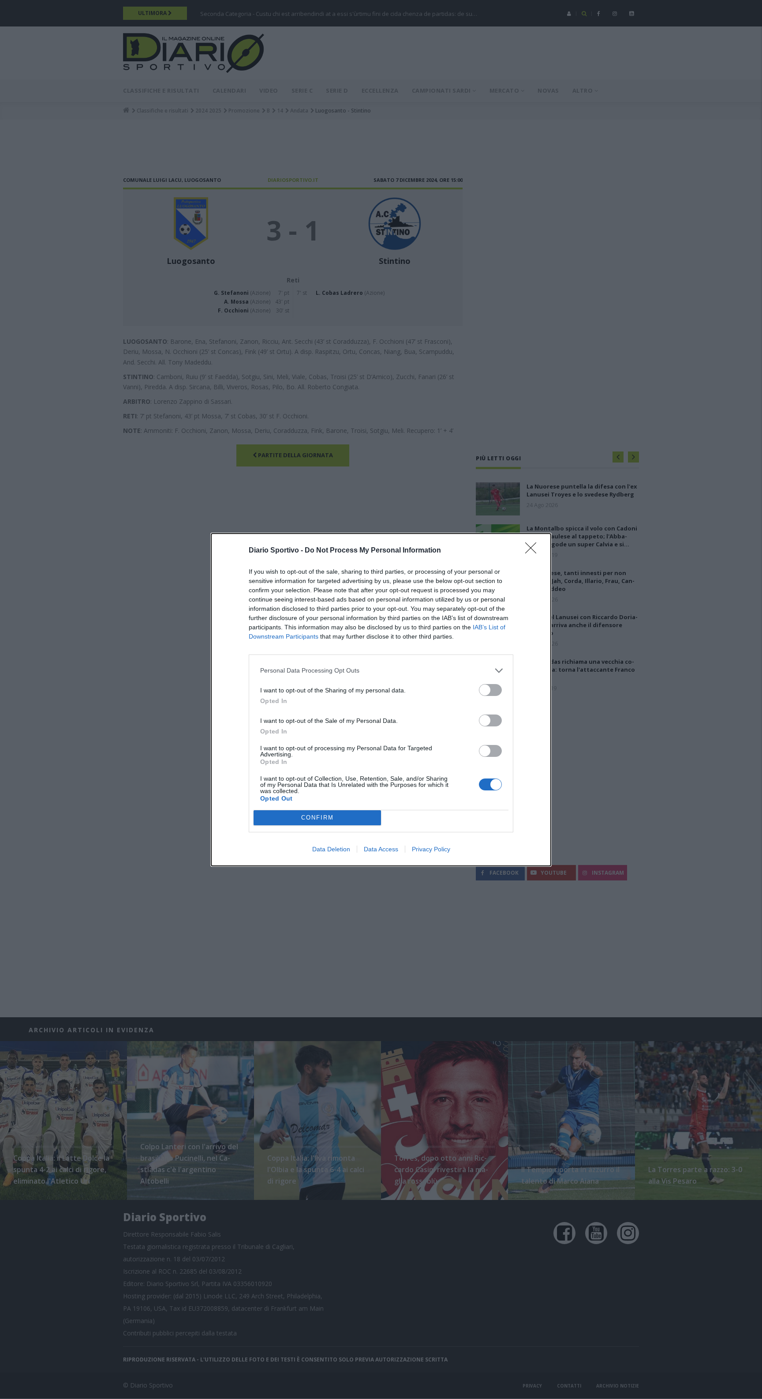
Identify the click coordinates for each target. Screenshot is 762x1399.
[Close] (533, 550)
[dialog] (381, 700)
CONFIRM (317, 817)
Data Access (381, 849)
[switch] (490, 690)
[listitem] (381, 670)
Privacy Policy (431, 849)
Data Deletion (331, 849)
